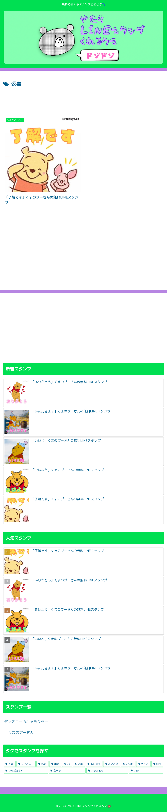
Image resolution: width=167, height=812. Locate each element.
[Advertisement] (83, 100)
